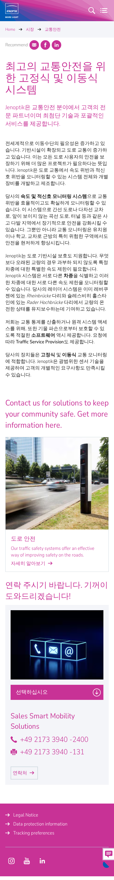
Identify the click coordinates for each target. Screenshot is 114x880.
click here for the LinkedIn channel (42, 861)
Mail (34, 45)
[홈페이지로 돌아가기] (11, 10)
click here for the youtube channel (11, 861)
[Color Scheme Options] (106, 864)
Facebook (45, 45)
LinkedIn (56, 45)
